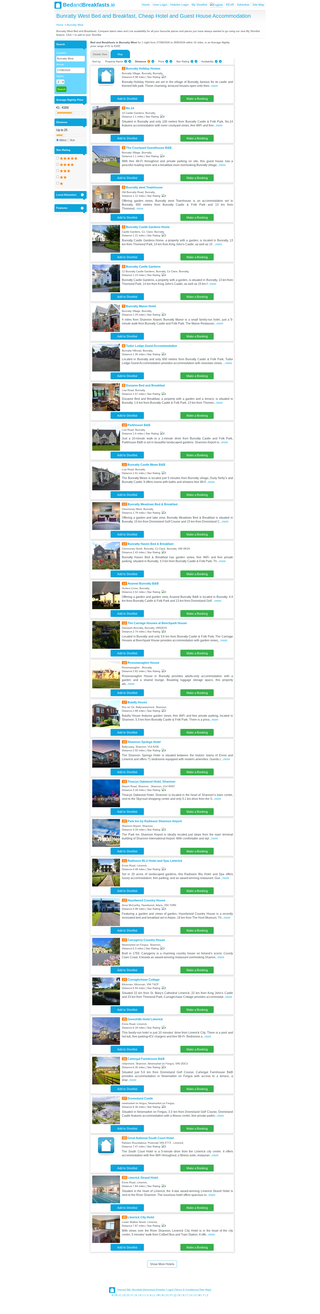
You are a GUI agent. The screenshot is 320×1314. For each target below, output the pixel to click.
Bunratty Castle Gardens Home (148, 227)
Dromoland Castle (140, 1098)
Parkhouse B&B (139, 425)
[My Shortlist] (134, 1289)
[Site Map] (205, 1289)
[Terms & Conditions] (186, 1289)
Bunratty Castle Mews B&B (146, 464)
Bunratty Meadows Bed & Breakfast (153, 504)
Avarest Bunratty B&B (143, 583)
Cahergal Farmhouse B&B (146, 1058)
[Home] (121, 1289)
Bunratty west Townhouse (144, 187)
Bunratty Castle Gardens (143, 266)
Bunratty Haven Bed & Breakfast (150, 543)
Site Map (258, 4)
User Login (160, 4)
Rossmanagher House (143, 662)
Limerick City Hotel (141, 1217)
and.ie (89, 5)
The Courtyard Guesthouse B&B (149, 147)
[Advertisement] (249, 96)
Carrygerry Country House (146, 940)
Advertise (243, 4)
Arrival (60, 64)
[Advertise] (149, 1289)
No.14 (130, 108)
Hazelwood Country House (146, 900)
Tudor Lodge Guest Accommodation (151, 345)
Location (61, 52)
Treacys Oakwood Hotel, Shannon (151, 781)
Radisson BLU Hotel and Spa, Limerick (155, 860)
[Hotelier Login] (165, 1289)
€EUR (230, 4)
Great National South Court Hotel (151, 1138)
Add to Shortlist (127, 98)
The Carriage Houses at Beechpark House (157, 623)
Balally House (137, 702)
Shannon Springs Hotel (144, 742)
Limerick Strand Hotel (143, 1177)
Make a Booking (197, 98)
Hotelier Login (179, 4)
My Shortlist (199, 4)
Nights (60, 76)
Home (146, 4)
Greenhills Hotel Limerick (145, 1019)
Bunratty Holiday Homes (143, 68)
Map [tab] (120, 54)
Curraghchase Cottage (144, 979)
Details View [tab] (100, 54)
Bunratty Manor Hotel (141, 306)
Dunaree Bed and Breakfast (145, 385)
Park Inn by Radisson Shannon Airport (155, 821)
